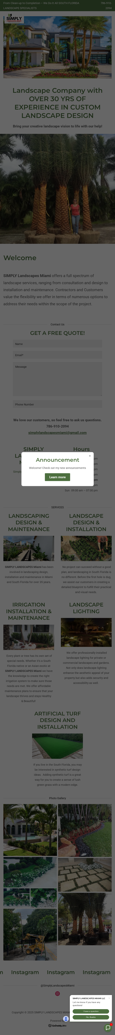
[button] (108, 1028)
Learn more (57, 477)
